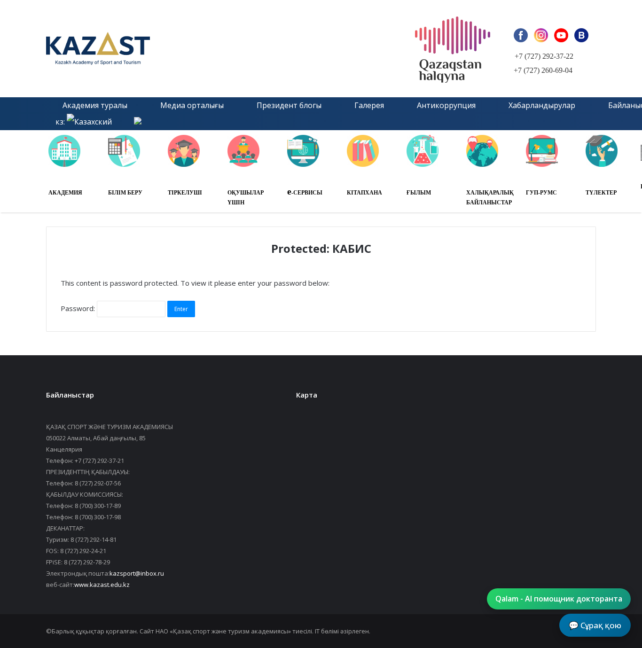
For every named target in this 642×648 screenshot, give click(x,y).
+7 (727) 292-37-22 (544, 56)
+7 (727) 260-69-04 (543, 70)
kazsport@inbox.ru (137, 573)
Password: (79, 308)
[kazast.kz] (152, 48)
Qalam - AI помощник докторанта (558, 598)
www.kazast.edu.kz (102, 584)
